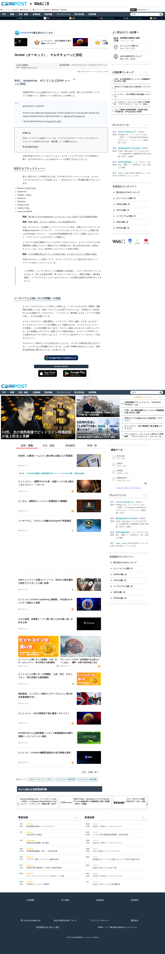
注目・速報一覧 (89, 772)
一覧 (145, 72)
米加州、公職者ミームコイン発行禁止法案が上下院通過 (45, 456)
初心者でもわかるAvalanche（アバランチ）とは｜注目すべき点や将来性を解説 (62, 217)
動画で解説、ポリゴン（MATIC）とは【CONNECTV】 (52, 222)
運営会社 (135, 920)
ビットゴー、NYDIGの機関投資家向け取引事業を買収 (44, 752)
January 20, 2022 (53, 121)
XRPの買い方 (122, 222)
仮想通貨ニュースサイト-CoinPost (87, 937)
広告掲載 (30, 900)
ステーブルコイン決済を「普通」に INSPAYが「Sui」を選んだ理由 (134, 164)
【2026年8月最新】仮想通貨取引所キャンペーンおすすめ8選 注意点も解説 (55, 473)
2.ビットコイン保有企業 (65, 779)
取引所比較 (79, 14)
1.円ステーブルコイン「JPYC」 (41, 779)
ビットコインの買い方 (129, 46)
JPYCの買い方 (122, 210)
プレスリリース (63, 14)
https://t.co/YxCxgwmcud (74, 116)
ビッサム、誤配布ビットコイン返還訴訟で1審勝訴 (42, 501)
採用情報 (92, 14)
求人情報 (65, 900)
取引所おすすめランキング (128, 192)
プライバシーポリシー (100, 920)
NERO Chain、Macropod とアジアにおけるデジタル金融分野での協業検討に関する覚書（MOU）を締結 (89, 801)
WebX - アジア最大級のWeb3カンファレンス (117, 927)
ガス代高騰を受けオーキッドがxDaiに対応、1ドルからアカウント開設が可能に (62, 254)
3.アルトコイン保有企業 (87, 779)
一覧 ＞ (160, 397)
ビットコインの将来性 (10, 10)
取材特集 (48, 14)
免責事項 (100, 900)
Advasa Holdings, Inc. (127, 132)
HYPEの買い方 (122, 228)
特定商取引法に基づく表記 (47, 927)
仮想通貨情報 (64, 65)
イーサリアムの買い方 (126, 216)
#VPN (67, 113)
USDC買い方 (26, 10)
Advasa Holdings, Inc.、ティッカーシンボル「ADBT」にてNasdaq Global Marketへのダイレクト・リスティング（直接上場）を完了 (134, 137)
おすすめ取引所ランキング (131, 56)
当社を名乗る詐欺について (65, 920)
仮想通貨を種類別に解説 (130, 38)
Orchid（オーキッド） (29, 67)
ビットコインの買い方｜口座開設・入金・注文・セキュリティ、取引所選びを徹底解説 (37, 660)
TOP (4, 14)
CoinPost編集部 (22, 65)
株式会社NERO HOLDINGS (129, 148)
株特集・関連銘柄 (60, 10)
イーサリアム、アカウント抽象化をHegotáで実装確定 (44, 521)
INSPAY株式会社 (125, 162)
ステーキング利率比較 (42, 10)
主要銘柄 (36, 14)
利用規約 (135, 900)
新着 (12, 14)
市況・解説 (23, 14)
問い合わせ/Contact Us (30, 920)
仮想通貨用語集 (31, 147)
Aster (120, 173)
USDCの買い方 (123, 204)
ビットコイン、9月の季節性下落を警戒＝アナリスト (43, 713)
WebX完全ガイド (143, 10)
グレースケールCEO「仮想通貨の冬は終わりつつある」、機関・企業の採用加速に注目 (79, 660)
